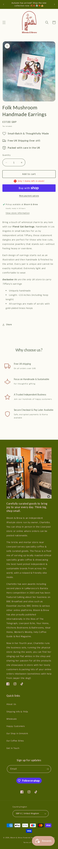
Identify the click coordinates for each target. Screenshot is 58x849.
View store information (17, 213)
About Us (11, 704)
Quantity (6, 155)
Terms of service (30, 842)
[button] (4, 22)
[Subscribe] (47, 769)
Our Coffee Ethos (15, 740)
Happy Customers (15, 726)
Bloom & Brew (16, 837)
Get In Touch (12, 748)
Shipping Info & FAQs (17, 711)
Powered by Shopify (31, 837)
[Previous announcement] (3, 4)
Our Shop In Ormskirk (17, 733)
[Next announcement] (54, 4)
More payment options (29, 195)
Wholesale (11, 719)
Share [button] (9, 324)
